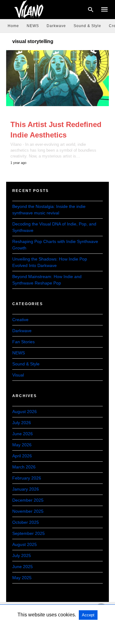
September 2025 (28, 533)
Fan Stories (23, 341)
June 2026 (22, 433)
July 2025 (21, 555)
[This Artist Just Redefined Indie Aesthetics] (57, 78)
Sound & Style (87, 26)
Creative (20, 319)
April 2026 (22, 455)
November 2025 (28, 511)
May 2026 (22, 444)
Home (13, 26)
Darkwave (56, 26)
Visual (18, 374)
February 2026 (26, 478)
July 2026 (21, 422)
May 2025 (22, 577)
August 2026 (24, 411)
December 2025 (28, 500)
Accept (88, 615)
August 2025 (24, 544)
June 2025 (22, 566)
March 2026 (24, 466)
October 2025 (25, 522)
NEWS (33, 26)
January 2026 (25, 489)
